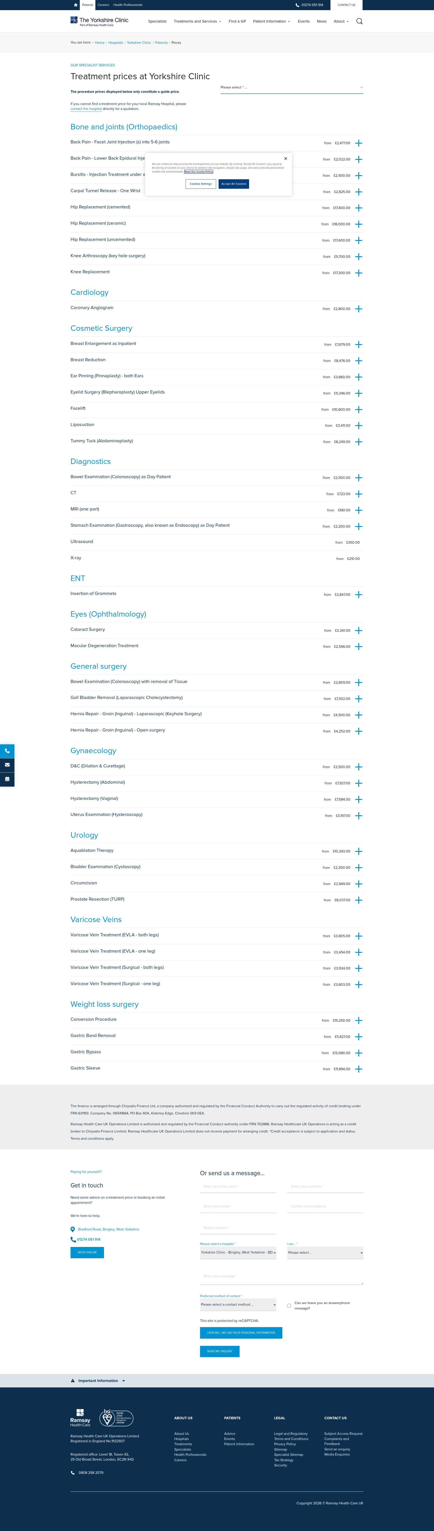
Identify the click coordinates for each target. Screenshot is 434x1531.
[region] (218, 174)
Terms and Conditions (291, 1439)
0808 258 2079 (91, 1472)
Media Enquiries (337, 1454)
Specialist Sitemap (288, 1454)
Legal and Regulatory (291, 1433)
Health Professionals (128, 5)
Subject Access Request (343, 1433)
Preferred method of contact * (221, 1296)
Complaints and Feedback (336, 1441)
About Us (181, 1433)
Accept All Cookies (234, 183)
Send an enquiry (337, 1449)
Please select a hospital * (218, 1244)
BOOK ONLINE (87, 1252)
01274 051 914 (312, 5)
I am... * (292, 1244)
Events (229, 1439)
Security (280, 1465)
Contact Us (346, 5)
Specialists (182, 1449)
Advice (229, 1433)
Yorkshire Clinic (139, 42)
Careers (103, 5)
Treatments (183, 1444)
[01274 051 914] (7, 751)
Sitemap (280, 1449)
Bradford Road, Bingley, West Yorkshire (108, 1229)
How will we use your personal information (241, 1333)
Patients (87, 5)
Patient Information (239, 1444)
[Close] (286, 158)
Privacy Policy (285, 1444)
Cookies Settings (201, 183)
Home (100, 42)
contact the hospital (86, 109)
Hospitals (115, 42)
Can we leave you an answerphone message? (322, 1306)
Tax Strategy (283, 1460)
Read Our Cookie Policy (199, 171)
